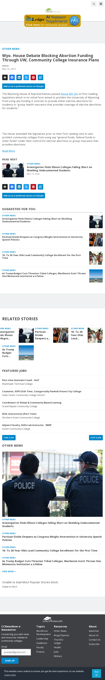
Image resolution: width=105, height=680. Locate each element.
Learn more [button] (10, 675)
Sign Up (10, 660)
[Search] (94, 4)
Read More (8, 151)
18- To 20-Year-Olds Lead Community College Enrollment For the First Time (41, 256)
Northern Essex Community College (21, 417)
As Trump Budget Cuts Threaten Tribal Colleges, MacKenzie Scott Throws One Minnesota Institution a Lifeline (44, 275)
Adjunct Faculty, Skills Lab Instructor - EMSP (27, 425)
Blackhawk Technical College (17, 383)
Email (4, 647)
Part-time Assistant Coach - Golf (20, 380)
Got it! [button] (96, 673)
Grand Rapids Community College (19, 406)
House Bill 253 (69, 94)
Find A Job (9, 437)
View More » (9, 571)
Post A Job (96, 437)
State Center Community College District (23, 395)
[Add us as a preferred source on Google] (40, 77)
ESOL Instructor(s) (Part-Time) (19, 413)
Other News (10, 48)
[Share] (12, 77)
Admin (5, 65)
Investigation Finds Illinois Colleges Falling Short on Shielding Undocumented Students (59, 169)
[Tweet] (26, 77)
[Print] (5, 77)
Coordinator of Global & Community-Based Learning (31, 402)
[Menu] (101, 4)
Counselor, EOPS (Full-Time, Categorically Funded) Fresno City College (41, 391)
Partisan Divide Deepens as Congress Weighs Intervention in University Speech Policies (42, 238)
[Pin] (33, 77)
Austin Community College (16, 428)
